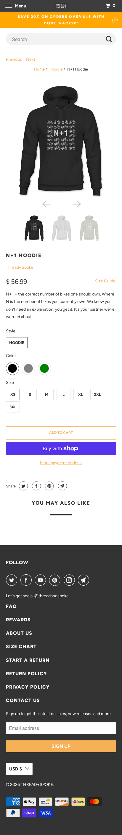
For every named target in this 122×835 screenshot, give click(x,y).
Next (30, 59)
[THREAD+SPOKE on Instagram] (70, 580)
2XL (97, 394)
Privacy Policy (28, 687)
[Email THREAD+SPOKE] (85, 580)
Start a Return (27, 660)
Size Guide (105, 281)
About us (19, 633)
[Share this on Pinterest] (49, 485)
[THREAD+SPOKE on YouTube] (41, 580)
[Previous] (45, 203)
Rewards (18, 620)
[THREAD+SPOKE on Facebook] (27, 580)
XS (12, 394)
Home (39, 69)
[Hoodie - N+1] (60, 140)
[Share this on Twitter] (22, 485)
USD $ (15, 769)
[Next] (76, 203)
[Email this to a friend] (62, 485)
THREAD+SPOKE (37, 784)
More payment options (61, 462)
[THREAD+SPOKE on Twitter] (13, 580)
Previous (14, 59)
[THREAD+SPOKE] (61, 6)
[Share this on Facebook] (35, 485)
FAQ (11, 606)
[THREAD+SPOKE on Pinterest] (56, 580)
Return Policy (26, 673)
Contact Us (23, 700)
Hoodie (55, 69)
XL (80, 394)
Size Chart (21, 646)
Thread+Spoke (19, 267)
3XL (12, 407)
